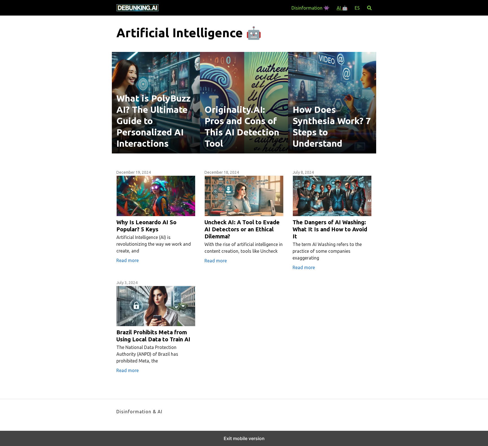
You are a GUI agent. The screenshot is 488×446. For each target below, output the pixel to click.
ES (357, 7)
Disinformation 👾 (310, 7)
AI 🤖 (342, 7)
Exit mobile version (244, 438)
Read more (127, 260)
